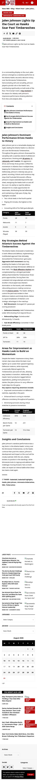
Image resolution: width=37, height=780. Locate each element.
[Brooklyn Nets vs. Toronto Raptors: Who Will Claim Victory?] (30, 585)
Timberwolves (10, 485)
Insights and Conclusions (14, 127)
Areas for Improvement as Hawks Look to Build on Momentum (18, 123)
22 (28, 667)
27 (18, 672)
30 (33, 672)
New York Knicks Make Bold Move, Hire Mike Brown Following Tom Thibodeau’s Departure (18, 735)
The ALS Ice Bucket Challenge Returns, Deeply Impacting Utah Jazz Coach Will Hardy (12, 573)
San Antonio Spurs (14, 599)
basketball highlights (25, 480)
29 (28, 672)
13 (18, 661)
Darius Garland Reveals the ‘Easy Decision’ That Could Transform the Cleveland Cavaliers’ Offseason (11, 711)
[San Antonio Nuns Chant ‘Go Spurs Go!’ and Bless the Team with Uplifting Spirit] (30, 595)
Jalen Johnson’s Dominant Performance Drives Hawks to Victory (18, 112)
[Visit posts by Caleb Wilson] (4, 501)
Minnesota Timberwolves (13, 16)
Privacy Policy (19, 776)
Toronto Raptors (14, 588)
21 (23, 667)
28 (23, 672)
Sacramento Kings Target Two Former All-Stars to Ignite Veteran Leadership (12, 605)
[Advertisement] (18, 531)
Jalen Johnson (11, 482)
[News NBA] (10, 2)
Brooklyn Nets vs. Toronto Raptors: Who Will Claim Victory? (10, 584)
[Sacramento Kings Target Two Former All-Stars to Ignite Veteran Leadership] (30, 606)
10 (4, 661)
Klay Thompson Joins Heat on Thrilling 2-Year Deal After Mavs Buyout (12, 699)
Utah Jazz (12, 578)
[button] (30, 774)
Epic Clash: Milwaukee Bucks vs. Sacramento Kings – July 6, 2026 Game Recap (12, 724)
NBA (3, 485)
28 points (26, 158)
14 (23, 661)
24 (4, 672)
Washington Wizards (15, 567)
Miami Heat (7, 13)
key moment (26, 91)
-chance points (12, 291)
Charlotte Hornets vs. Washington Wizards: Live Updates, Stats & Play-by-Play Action (11, 561)
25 (9, 672)
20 (18, 667)
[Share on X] (10, 33)
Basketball (13, 480)
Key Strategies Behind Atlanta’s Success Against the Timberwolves (18, 117)
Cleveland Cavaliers (30, 708)
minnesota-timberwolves (25, 482)
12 (14, 661)
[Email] (13, 33)
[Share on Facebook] (7, 33)
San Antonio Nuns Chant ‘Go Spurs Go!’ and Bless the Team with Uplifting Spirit (12, 594)
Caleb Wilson (7, 38)
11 (9, 661)
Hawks (4, 482)
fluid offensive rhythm (22, 269)
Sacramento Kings (14, 610)
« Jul (3, 683)
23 (33, 667)
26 (14, 672)
